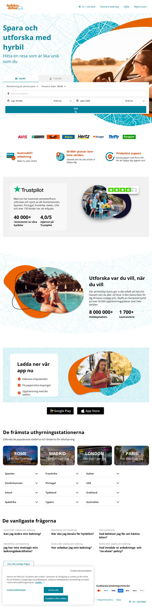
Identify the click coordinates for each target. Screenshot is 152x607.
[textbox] (75, 93)
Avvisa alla (53, 590)
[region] (48, 585)
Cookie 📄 (40, 582)
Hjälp (126, 6)
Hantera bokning (109, 6)
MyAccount (140, 6)
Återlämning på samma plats (21, 86)
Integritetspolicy (105, 599)
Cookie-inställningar (16, 589)
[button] (61, 411)
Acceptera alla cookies (55, 598)
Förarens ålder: (52, 86)
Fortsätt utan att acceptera (80, 570)
